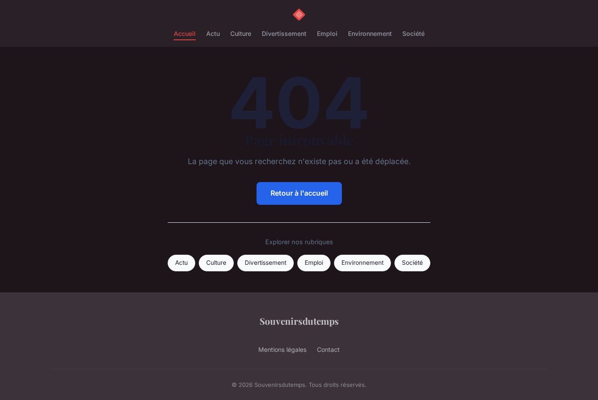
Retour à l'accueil (299, 193)
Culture (240, 33)
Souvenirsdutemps (299, 321)
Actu (213, 33)
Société (413, 33)
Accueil (185, 33)
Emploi (327, 33)
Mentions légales (282, 349)
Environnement (370, 33)
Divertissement (284, 33)
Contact (328, 349)
